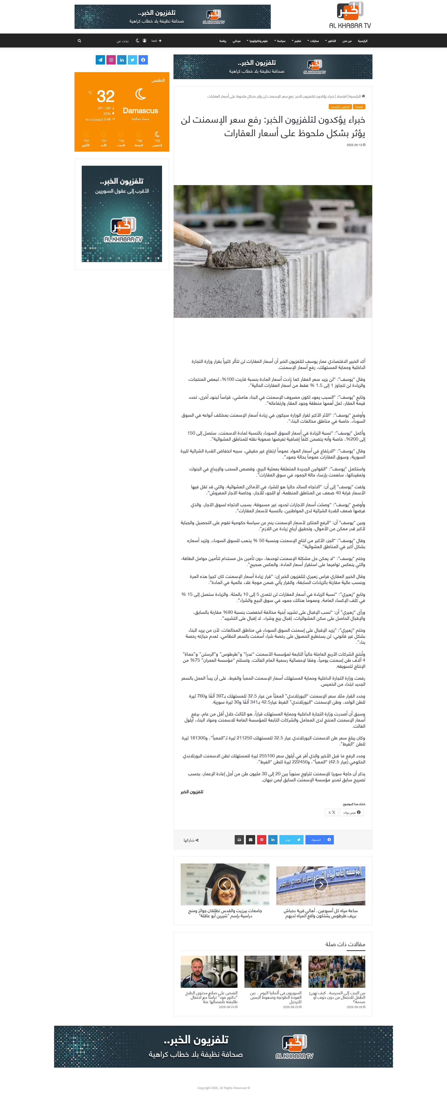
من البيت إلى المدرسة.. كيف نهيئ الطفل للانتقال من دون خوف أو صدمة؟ (337, 996)
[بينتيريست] (261, 839)
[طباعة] (239, 839)
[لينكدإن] (273, 839)
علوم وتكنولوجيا (259, 40)
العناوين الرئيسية (340, 106)
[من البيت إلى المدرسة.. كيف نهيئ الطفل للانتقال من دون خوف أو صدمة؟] (336, 972)
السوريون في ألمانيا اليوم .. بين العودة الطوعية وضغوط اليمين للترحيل (275, 996)
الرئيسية (363, 40)
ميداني (236, 40)
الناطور (332, 40)
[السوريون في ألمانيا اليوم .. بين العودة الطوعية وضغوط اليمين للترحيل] (272, 972)
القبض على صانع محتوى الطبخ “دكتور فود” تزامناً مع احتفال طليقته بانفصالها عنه (211, 996)
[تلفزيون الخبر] (349, 15)
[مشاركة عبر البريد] (250, 839)
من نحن (347, 40)
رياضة (223, 40)
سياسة (281, 40)
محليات (314, 40)
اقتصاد (342, 95)
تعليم (298, 40)
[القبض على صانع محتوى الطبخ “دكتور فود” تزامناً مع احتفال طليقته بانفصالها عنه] (209, 972)
